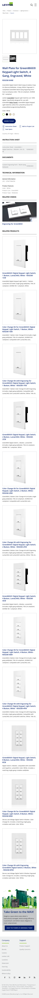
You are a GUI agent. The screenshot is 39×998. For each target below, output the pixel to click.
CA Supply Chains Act (14, 988)
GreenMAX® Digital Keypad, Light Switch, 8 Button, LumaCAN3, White (19, 759)
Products (9, 10)
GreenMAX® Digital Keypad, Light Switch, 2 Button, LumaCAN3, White (19, 436)
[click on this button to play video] (13, 59)
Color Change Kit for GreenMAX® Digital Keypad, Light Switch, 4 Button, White (18, 652)
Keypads (12, 13)
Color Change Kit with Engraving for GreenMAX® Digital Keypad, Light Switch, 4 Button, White (19, 706)
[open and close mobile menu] (35, 5)
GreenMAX (10, 98)
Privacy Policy (28, 986)
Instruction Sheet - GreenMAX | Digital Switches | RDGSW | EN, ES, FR (13, 149)
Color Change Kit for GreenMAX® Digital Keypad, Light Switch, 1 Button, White (18, 329)
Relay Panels (5, 13)
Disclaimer (5, 988)
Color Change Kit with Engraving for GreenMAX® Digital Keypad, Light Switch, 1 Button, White (19, 383)
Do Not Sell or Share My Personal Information (14, 985)
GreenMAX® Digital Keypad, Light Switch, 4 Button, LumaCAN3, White (19, 598)
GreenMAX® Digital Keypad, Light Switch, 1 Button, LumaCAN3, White (19, 275)
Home (4, 10)
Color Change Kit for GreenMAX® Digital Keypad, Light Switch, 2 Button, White (18, 490)
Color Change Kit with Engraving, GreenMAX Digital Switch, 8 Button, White (19, 867)
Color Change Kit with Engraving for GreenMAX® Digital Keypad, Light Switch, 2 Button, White (19, 544)
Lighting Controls (24, 10)
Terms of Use (11, 986)
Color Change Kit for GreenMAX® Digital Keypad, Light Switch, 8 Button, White (18, 813)
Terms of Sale (20, 986)
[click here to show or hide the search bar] (31, 5)
